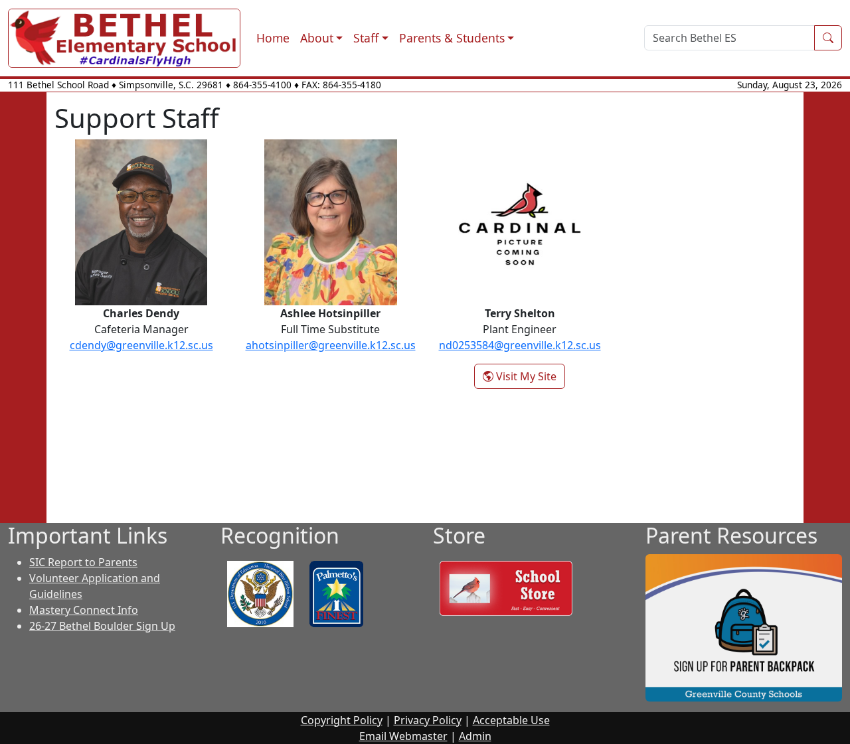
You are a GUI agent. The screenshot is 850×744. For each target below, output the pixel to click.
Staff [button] (366, 38)
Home (273, 38)
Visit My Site (529, 376)
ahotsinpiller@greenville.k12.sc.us (331, 345)
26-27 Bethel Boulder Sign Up (102, 626)
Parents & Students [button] (452, 38)
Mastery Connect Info (83, 610)
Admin (475, 736)
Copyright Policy (341, 720)
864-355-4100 (262, 84)
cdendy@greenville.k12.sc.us (141, 345)
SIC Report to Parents (83, 562)
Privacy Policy (428, 720)
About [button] (316, 38)
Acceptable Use (511, 720)
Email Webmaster (403, 736)
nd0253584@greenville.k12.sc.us (520, 345)
